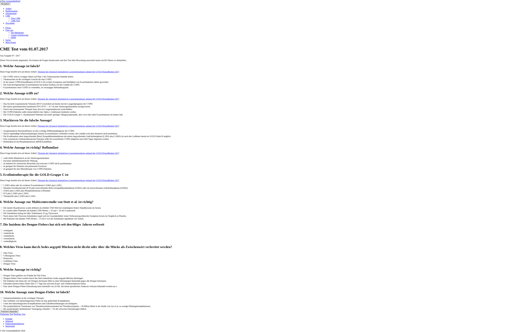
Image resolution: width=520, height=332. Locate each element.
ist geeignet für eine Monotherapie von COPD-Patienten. (27, 169)
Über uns (9, 30)
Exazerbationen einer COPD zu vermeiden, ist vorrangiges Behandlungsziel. (36, 87)
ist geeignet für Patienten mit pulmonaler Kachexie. (25, 166)
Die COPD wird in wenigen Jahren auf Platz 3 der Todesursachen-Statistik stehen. (38, 76)
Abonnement (11, 13)
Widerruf (9, 321)
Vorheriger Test (6, 314)
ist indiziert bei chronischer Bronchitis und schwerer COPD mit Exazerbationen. (37, 163)
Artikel (8, 8)
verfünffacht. (8, 236)
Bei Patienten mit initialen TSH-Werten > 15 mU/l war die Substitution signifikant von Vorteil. (43, 219)
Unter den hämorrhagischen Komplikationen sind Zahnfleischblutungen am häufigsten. (40, 303)
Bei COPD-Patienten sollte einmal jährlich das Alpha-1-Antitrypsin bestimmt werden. (39, 112)
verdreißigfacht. (10, 241)
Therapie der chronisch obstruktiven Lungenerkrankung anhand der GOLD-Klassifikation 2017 (78, 72)
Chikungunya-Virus (11, 255)
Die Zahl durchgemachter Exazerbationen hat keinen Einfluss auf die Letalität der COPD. (41, 85)
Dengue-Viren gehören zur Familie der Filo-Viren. (24, 275)
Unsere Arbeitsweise (19, 35)
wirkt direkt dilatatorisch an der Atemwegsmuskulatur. (26, 158)
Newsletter (10, 23)
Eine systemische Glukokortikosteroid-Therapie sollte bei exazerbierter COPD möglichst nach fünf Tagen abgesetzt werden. (56, 139)
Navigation (5, 4)
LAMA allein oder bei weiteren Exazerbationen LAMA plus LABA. (32, 185)
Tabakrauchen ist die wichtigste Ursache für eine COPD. (27, 79)
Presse (8, 28)
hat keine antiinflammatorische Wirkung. (20, 161)
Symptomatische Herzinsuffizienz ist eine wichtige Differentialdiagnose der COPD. (39, 131)
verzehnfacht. (9, 238)
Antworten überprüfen (9, 312)
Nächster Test (19, 314)
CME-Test (15, 21)
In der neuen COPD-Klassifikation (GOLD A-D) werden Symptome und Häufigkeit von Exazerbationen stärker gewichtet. (56, 82)
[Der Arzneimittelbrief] (10, 1)
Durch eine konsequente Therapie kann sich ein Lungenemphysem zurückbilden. (38, 109)
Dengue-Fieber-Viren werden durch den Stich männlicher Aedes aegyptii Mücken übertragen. (43, 278)
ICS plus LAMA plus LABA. (16, 193)
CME (7, 16)
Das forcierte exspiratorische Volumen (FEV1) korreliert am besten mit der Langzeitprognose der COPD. (48, 104)
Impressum (10, 326)
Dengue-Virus (9, 264)
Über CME (15, 18)
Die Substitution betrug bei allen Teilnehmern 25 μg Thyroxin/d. (30, 213)
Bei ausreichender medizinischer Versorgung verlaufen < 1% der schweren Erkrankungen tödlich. (45, 309)
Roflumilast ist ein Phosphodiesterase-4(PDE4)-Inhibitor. (27, 142)
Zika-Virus (8, 253)
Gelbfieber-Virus (10, 261)
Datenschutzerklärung (14, 324)
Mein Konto (10, 42)
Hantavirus (8, 258)
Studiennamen (11, 11)
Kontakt (8, 319)
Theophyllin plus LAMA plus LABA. (19, 196)
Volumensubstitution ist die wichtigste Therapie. (23, 298)
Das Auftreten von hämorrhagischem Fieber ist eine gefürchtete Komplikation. (36, 301)
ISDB (13, 37)
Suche (8, 40)
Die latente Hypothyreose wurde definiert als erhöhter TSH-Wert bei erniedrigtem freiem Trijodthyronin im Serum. (52, 208)
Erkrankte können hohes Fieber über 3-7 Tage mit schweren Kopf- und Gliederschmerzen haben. (44, 283)
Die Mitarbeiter (17, 33)
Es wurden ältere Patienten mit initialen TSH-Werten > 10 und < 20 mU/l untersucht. (39, 210)
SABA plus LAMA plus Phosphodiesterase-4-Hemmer (26, 191)
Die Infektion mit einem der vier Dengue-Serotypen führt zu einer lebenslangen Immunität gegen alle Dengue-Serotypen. (55, 281)
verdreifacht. (8, 233)
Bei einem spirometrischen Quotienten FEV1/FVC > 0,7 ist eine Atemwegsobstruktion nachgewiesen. (47, 106)
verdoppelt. (8, 230)
